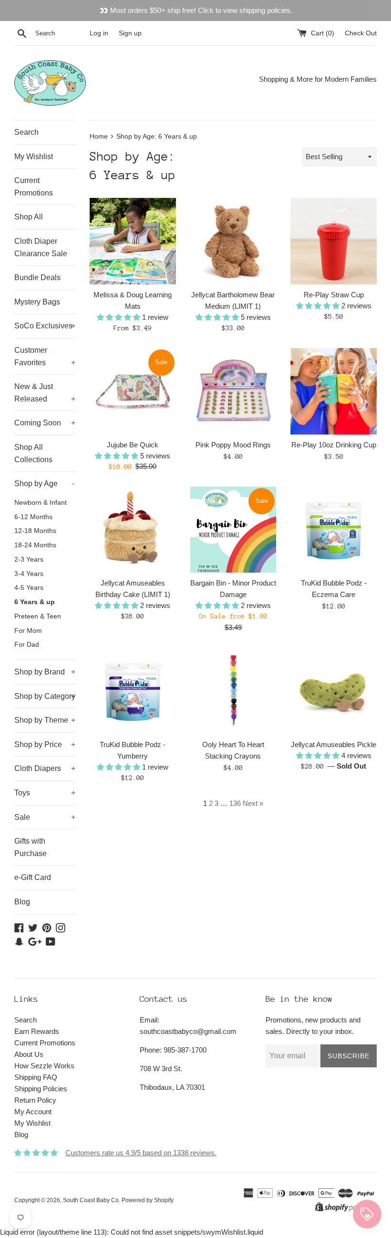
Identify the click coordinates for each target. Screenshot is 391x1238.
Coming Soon (44, 423)
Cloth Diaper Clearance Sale (40, 247)
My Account (32, 1112)
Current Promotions (33, 186)
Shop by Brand (44, 672)
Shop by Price (44, 744)
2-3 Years (28, 559)
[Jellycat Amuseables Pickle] (333, 691)
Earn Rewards (36, 1031)
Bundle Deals (37, 277)
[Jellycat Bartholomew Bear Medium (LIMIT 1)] (233, 241)
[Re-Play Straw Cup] (333, 241)
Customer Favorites (44, 356)
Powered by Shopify (148, 1200)
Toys (44, 793)
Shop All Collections (33, 453)
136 (235, 803)
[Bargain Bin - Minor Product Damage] (233, 530)
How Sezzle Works (44, 1066)
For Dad (26, 644)
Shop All (28, 217)
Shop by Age (44, 483)
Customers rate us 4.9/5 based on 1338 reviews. (140, 1153)
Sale (44, 817)
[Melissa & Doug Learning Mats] (133, 241)
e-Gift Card (32, 877)
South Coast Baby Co (91, 1200)
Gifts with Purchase (30, 847)
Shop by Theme (44, 720)
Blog (22, 902)
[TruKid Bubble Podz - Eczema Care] (333, 530)
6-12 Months (33, 517)
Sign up (130, 33)
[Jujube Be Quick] (133, 391)
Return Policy (35, 1100)
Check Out (361, 33)
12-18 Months (35, 530)
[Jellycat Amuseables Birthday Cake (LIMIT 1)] (133, 530)
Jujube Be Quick (132, 445)
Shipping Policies (40, 1089)
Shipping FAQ (35, 1077)
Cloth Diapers (44, 768)
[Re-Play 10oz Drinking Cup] (333, 391)
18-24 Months (35, 545)
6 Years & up (34, 602)
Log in (99, 33)
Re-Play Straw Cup (334, 295)
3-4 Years (28, 573)
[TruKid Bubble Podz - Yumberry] (133, 691)
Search (26, 132)
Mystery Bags (37, 302)
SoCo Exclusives (44, 326)
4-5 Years (28, 587)
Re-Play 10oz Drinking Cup (333, 445)
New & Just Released (44, 392)
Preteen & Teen (37, 616)
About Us (28, 1054)
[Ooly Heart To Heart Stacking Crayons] (233, 691)
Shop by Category (44, 696)
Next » (253, 803)
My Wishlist (33, 156)
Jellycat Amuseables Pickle (333, 744)
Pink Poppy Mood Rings (233, 445)
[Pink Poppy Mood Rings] (233, 391)
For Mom (28, 630)
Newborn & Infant (40, 502)
